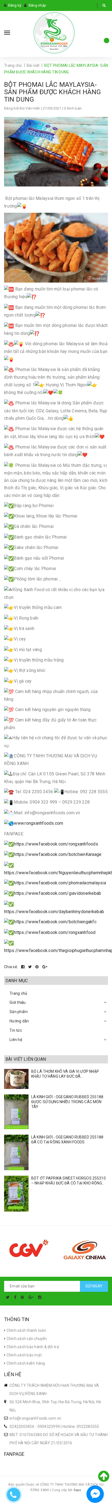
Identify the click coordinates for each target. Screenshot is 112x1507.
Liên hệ (16, 1039)
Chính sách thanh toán (25, 1330)
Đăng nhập (37, 5)
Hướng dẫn (19, 1021)
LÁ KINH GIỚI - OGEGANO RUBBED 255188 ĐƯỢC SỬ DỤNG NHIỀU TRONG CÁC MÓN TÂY (67, 1102)
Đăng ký (14, 5)
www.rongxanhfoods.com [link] (38, 823)
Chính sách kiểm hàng (25, 1363)
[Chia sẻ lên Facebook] (23, 967)
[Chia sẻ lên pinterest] (37, 967)
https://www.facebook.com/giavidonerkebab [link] (57, 893)
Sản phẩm (19, 1012)
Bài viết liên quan (25, 1059)
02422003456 (22, 1426)
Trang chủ (18, 993)
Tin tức (16, 1030)
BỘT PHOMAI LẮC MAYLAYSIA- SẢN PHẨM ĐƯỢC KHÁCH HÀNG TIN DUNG (52, 92)
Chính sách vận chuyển (26, 1338)
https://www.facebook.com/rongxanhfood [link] (54, 932)
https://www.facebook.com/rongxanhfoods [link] (56, 844)
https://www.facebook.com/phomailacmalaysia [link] (60, 882)
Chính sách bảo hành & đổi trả (32, 1347)
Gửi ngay (93, 1286)
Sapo (77, 1490)
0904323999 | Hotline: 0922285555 (68, 1426)
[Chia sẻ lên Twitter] (30, 967)
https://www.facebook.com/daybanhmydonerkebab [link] (54, 911)
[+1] (44, 967)
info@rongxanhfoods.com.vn (35, 1418)
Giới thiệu (18, 1002)
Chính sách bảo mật (23, 1355)
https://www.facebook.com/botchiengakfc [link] (55, 921)
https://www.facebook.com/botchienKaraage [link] (57, 854)
